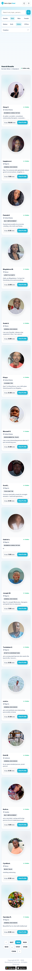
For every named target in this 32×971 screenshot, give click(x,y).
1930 (6, 947)
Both (12, 18)
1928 (18, 942)
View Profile (22, 122)
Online (19, 24)
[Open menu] (29, 3)
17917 (18, 947)
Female (26, 18)
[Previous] (6, 942)
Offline (26, 24)
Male (19, 18)
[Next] (20, 951)
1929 (25, 942)
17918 (25, 947)
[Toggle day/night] (24, 3)
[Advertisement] (16, 48)
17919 (14, 951)
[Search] (28, 12)
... (12, 947)
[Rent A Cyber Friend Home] (8, 3)
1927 (11, 942)
